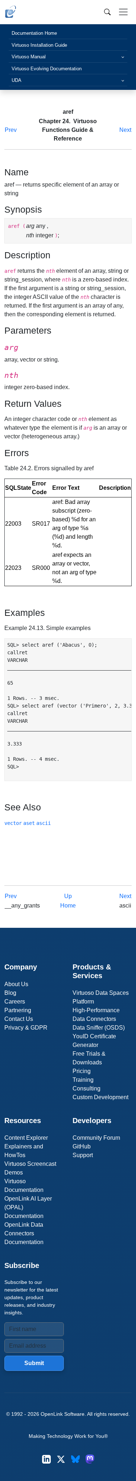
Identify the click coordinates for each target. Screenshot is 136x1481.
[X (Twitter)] (61, 1459)
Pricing (82, 1071)
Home (68, 905)
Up (68, 896)
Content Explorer (26, 1138)
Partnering (17, 1010)
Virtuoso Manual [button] (29, 56)
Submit (34, 1363)
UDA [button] (16, 80)
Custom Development (100, 1097)
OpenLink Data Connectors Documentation (24, 1233)
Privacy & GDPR (26, 1028)
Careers (14, 1001)
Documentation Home (34, 33)
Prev (11, 130)
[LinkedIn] (46, 1459)
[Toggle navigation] (123, 12)
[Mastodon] (90, 1459)
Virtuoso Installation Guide (39, 45)
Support (83, 1155)
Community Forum (96, 1138)
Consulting (86, 1088)
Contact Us (18, 1019)
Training (83, 1080)
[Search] (107, 12)
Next (125, 130)
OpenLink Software (63, 1414)
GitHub (82, 1146)
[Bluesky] (75, 1459)
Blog (10, 993)
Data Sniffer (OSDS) (99, 1028)
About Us (16, 984)
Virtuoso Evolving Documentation (47, 68)
